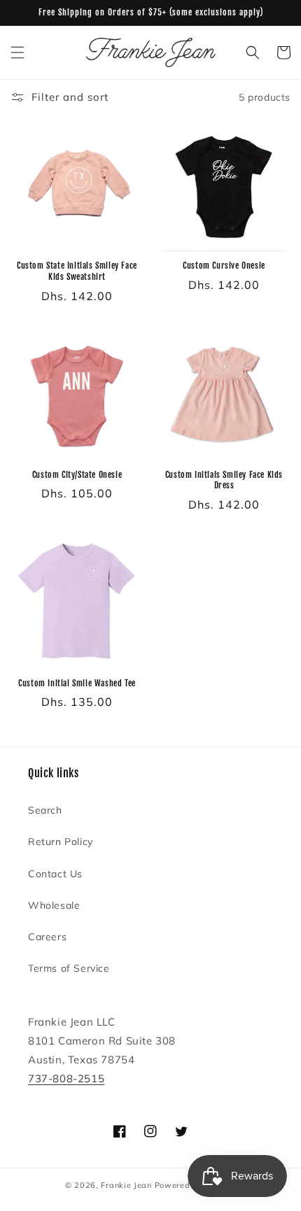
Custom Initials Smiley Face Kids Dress (224, 480)
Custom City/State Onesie (77, 474)
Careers (47, 936)
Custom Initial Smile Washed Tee (77, 683)
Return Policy (60, 841)
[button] (17, 52)
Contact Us (55, 873)
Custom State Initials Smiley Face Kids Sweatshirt (77, 271)
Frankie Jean (126, 1185)
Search (45, 810)
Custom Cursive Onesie (224, 265)
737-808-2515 (66, 1078)
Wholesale (54, 905)
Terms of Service (69, 968)
